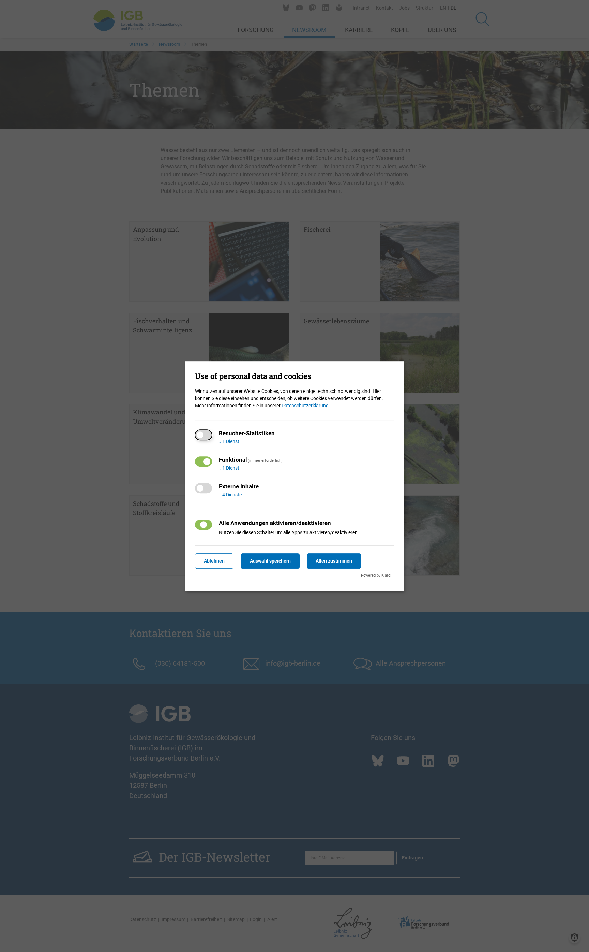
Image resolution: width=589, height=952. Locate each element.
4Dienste (230, 494)
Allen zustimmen (334, 561)
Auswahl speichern (270, 561)
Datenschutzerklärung (305, 405)
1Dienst (229, 441)
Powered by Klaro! (376, 575)
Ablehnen (214, 561)
